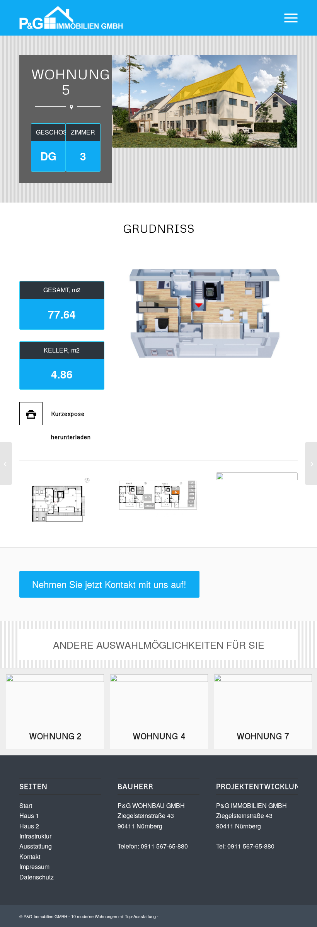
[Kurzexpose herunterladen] (31, 413)
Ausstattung (35, 846)
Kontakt (29, 856)
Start (25, 805)
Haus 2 (29, 825)
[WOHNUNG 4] (6, 463)
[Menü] (287, 17)
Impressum (34, 866)
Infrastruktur (35, 836)
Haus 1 (29, 815)
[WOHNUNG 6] (311, 463)
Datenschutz (36, 876)
